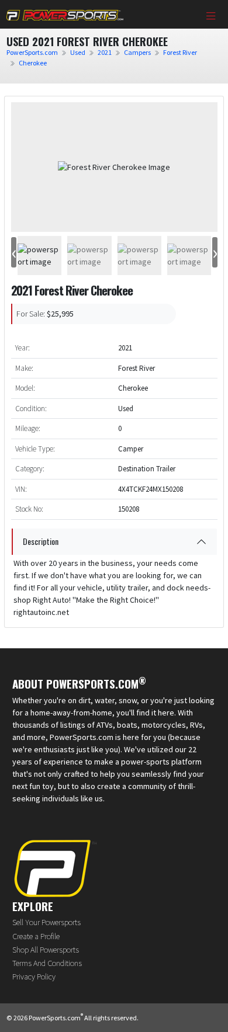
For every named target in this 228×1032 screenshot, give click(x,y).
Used (77, 52)
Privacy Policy (34, 976)
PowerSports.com (32, 52)
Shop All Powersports (45, 949)
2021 (105, 52)
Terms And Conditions (47, 963)
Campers (137, 52)
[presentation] (13, 252)
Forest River (180, 52)
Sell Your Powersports (46, 922)
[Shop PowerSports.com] (64, 14)
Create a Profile (36, 936)
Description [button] (40, 541)
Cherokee (33, 62)
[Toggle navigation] (211, 17)
